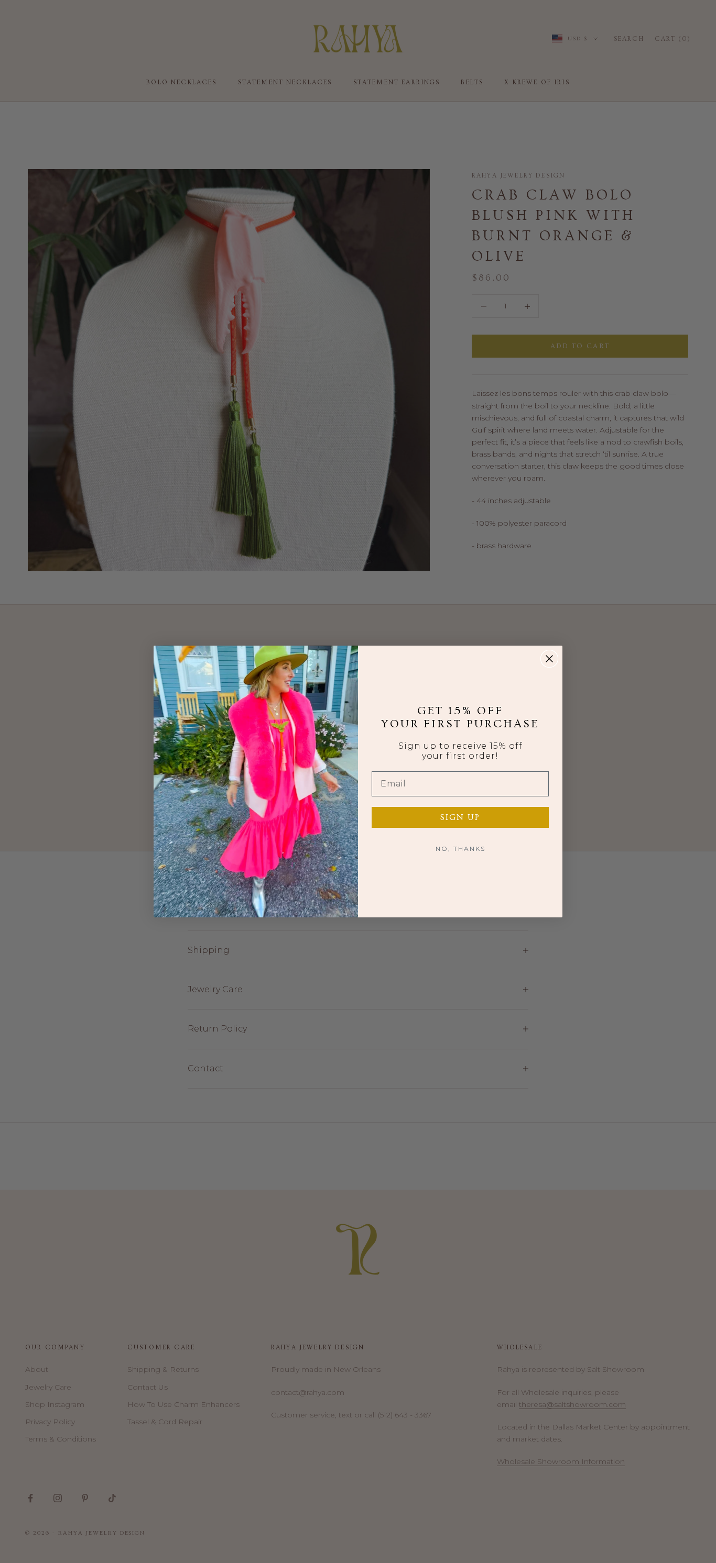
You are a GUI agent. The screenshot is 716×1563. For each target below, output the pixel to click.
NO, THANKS (460, 848)
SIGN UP (460, 817)
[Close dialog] (549, 659)
